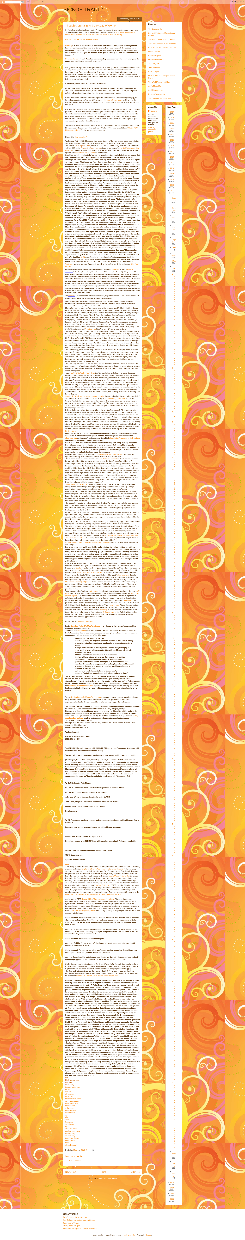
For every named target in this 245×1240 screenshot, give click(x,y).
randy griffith (70, 1140)
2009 (172, 1193)
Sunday (78, 568)
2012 (172, 191)
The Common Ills (155, 29)
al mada (68, 1092)
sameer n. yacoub (72, 1101)
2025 (172, 117)
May (174, 261)
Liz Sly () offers (83, 373)
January (173, 1175)
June (173, 255)
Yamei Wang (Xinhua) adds (115, 398)
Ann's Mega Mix (154, 86)
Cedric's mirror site (155, 90)
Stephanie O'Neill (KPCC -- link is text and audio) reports (103, 869)
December (174, 199)
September (173, 230)
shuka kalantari (71, 1145)
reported (108, 459)
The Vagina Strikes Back (112, 100)
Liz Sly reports (70, 431)
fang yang (69, 1122)
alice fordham (70, 1113)
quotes (119, 876)
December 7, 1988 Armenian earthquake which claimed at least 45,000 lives (93, 894)
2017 (172, 163)
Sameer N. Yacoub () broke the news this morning (84, 396)
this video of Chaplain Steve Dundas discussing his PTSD (97, 976)
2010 (172, 1188)
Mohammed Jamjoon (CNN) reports (78, 582)
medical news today (72, 1131)
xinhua (67, 1119)
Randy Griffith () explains (98, 899)
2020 (172, 146)
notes (102, 885)
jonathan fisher (70, 1110)
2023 (172, 129)
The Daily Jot (153, 64)
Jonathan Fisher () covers (86, 626)
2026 (172, 112)
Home (103, 1172)
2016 (172, 168)
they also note (114, 605)
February (173, 1165)
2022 (172, 134)
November (174, 209)
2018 (172, 157)
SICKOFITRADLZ (83, 9)
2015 (172, 174)
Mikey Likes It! (154, 51)
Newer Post (70, 1172)
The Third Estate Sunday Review (161, 39)
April (173, 269)
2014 (172, 179)
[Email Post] (92, 1150)
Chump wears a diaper (71, 1226)
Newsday (68, 46)
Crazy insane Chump (71, 1223)
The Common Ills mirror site (159, 98)
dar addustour (70, 1096)
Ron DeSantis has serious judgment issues (79, 1220)
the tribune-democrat (73, 1138)
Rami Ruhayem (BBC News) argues (110, 454)
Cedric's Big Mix (154, 55)
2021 (172, 140)
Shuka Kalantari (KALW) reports (84, 911)
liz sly (67, 1089)
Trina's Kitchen (154, 68)
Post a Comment (75, 1161)
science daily (70, 1133)
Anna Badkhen (90, 329)
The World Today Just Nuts (159, 82)
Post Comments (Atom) (108, 1178)
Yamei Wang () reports (76, 484)
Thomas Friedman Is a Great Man (162, 43)
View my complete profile (152, 130)
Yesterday (69, 264)
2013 (172, 185)
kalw (67, 1143)
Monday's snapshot (85, 621)
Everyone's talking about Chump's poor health (80, 1229)
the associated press (73, 1099)
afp (66, 1117)
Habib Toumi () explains (89, 572)
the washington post (72, 1087)
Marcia (154, 111)
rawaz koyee (70, 1106)
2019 (172, 151)
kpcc (67, 1126)
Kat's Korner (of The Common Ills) (162, 47)
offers (128, 600)
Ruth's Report (153, 72)
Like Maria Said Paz (156, 60)
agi (66, 1115)
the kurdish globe (71, 1103)
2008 (172, 1199)
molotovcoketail (130, 1235)
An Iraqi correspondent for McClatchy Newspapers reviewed (87, 542)
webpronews (69, 1108)
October (173, 219)
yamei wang (69, 1124)
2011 (172, 1182)
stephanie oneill (71, 1129)
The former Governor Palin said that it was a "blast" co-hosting (99, 35)
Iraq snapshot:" (81, 137)
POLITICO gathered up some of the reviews (81, 39)
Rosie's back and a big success (75, 1217)
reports (93, 591)
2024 (172, 123)
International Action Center (85, 153)
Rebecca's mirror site (156, 94)
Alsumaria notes (123, 575)
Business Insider (72, 59)
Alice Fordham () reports (85, 697)
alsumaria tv (69, 1094)
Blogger (148, 1235)
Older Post (135, 1172)
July (174, 247)
